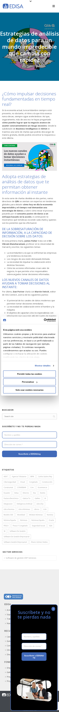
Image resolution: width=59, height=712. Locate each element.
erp (34, 493)
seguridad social (38, 526)
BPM (32, 476)
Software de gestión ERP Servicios (21, 558)
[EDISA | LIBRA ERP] (9, 694)
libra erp (39, 504)
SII (4, 531)
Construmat (8, 487)
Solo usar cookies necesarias (29, 390)
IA (45, 498)
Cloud (22, 482)
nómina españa (10, 520)
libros (36, 509)
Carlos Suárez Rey (45, 476)
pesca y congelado (20, 526)
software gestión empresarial (15, 542)
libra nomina (9, 509)
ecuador (7, 493)
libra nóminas (24, 509)
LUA (45, 509)
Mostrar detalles (43, 365)
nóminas (23, 520)
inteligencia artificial (24, 504)
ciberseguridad (10, 482)
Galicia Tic (26, 498)
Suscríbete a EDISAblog (29, 454)
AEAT (6, 476)
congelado (33, 482)
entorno (26, 493)
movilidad (21, 515)
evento (42, 493)
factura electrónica (11, 498)
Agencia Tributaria (19, 476)
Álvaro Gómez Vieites (39, 542)
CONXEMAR (21, 487)
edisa (16, 493)
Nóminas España (37, 520)
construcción (47, 482)
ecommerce (42, 487)
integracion (8, 504)
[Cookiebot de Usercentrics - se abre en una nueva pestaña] (44, 320)
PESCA (6, 526)
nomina (50, 515)
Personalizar (28, 382)
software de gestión (18, 531)
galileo (37, 498)
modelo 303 (8, 515)
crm (32, 487)
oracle (51, 520)
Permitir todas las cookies (29, 374)
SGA (50, 526)
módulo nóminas (36, 515)
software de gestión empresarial (16, 536)
